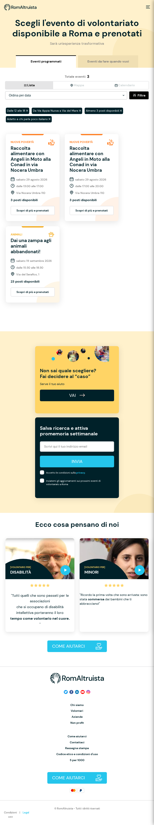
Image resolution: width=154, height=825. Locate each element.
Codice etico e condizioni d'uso (77, 754)
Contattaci (77, 742)
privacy (80, 472)
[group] (39, 585)
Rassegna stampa (77, 748)
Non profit (77, 723)
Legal (26, 812)
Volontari (77, 711)
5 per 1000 (77, 760)
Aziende (77, 717)
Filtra (141, 95)
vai (73, 395)
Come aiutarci (77, 736)
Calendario (126, 85)
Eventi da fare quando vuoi (108, 61)
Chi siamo (77, 705)
